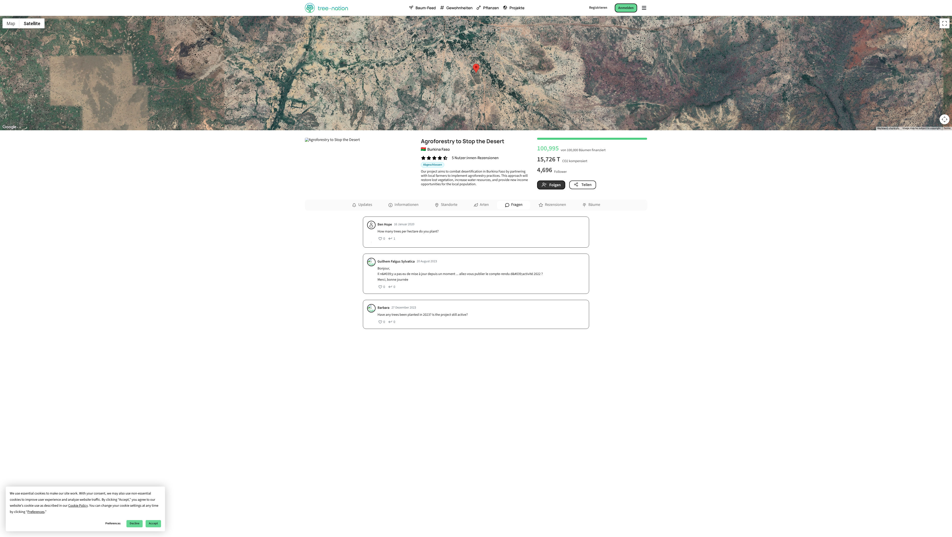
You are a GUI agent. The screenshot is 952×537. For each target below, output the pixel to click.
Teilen (586, 184)
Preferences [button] (36, 511)
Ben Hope (385, 225)
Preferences (112, 523)
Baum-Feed (426, 8)
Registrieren (598, 7)
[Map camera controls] (945, 119)
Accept (153, 523)
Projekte (516, 8)
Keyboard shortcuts (888, 128)
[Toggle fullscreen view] (945, 23)
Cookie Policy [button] (78, 505)
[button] (476, 68)
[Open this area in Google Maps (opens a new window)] (9, 127)
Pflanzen (491, 8)
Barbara (384, 308)
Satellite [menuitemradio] (32, 23)
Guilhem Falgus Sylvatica (396, 262)
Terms (947, 128)
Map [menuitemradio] (11, 23)
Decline (134, 523)
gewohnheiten (459, 8)
